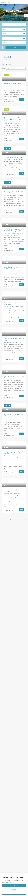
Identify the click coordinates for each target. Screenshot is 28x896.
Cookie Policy (8, 882)
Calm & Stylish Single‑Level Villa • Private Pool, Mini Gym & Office (14, 230)
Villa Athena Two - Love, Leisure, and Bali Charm (13, 192)
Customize (14, 889)
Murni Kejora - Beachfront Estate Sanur (14, 377)
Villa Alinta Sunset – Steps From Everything (13, 490)
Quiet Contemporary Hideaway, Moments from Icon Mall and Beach (13, 119)
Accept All (14, 885)
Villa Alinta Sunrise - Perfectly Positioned (12, 452)
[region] (14, 884)
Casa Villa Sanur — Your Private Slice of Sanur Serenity (13, 267)
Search (15, 47)
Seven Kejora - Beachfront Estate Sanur (14, 414)
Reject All (14, 893)
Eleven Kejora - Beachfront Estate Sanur (14, 339)
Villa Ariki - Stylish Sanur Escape (13, 157)
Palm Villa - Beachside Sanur (12, 83)
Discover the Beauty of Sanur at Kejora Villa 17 (13, 303)
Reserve (21, 99)
